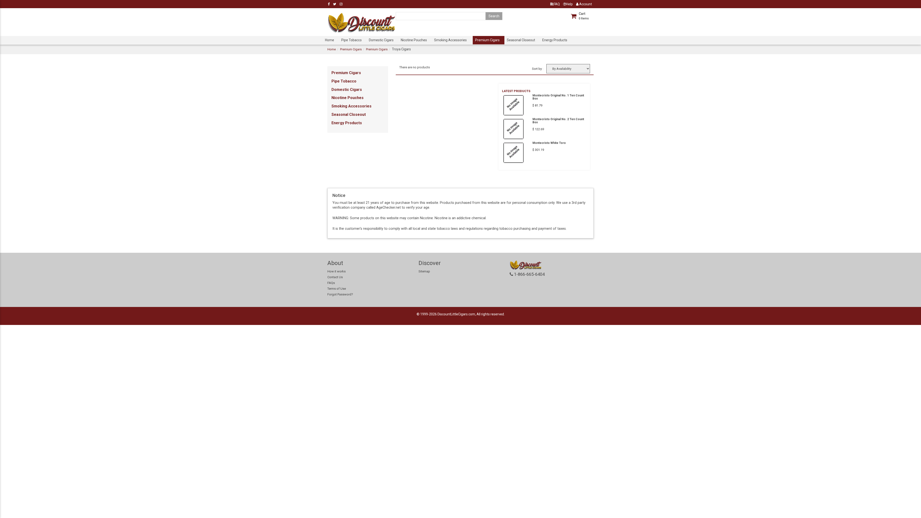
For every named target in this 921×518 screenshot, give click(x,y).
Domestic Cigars (381, 40)
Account (585, 4)
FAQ (557, 4)
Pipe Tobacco (351, 40)
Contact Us (335, 277)
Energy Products (554, 40)
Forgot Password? (340, 294)
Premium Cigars (487, 40)
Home (329, 40)
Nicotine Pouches (414, 40)
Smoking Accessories (450, 40)
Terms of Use (336, 288)
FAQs (331, 283)
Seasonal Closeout (521, 40)
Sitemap (424, 271)
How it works (336, 271)
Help (569, 4)
